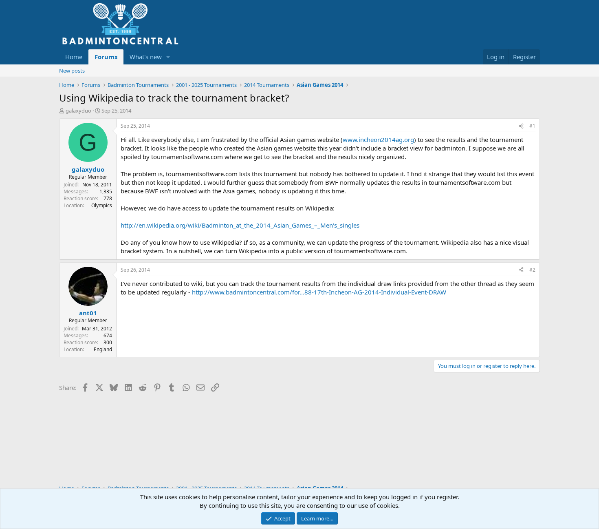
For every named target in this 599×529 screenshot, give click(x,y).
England (103, 349)
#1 (532, 125)
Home (73, 57)
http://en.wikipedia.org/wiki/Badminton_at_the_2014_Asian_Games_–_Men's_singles (240, 225)
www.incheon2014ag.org (378, 139)
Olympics (101, 205)
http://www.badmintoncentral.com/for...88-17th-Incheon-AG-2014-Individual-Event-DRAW (319, 292)
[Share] (521, 126)
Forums (106, 57)
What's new (146, 57)
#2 (532, 269)
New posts (72, 70)
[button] (168, 56)
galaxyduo (78, 110)
